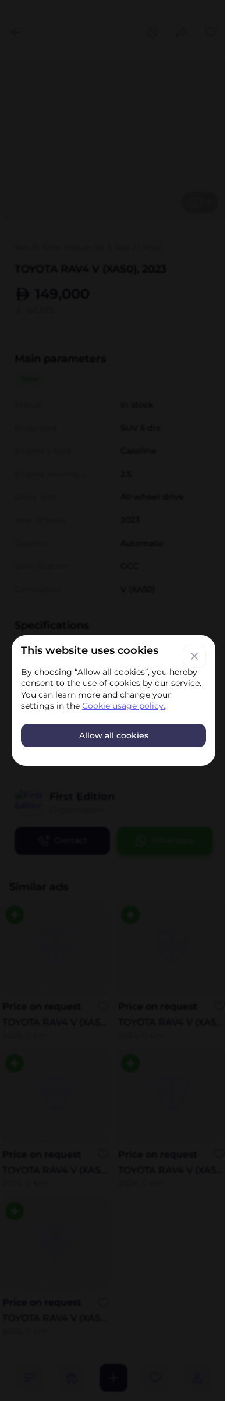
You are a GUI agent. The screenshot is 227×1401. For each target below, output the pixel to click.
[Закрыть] (194, 656)
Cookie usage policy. (123, 705)
